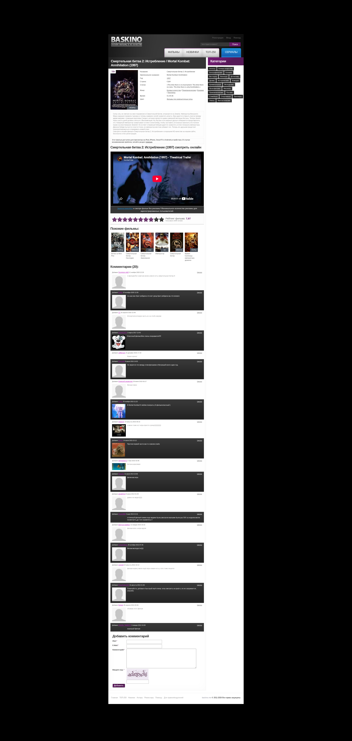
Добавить (119, 685)
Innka (120, 401)
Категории (218, 61)
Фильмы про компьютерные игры (180, 99)
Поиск (235, 44)
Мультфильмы (214, 89)
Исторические (223, 81)
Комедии (235, 81)
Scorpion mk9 (123, 272)
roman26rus (122, 545)
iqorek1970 (122, 333)
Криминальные (215, 85)
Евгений (121, 361)
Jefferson (121, 353)
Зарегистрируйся (125, 208)
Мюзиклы (227, 89)
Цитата (199, 272)
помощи (149, 142)
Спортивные (226, 97)
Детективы (235, 77)
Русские (229, 93)
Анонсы (212, 69)
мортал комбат (124, 525)
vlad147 (121, 422)
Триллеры (171, 93)
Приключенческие (189, 90)
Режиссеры (149, 698)
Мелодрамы (229, 85)
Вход (228, 38)
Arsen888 (122, 514)
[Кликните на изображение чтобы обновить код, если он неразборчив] (137, 670)
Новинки (131, 698)
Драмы (212, 81)
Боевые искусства (174, 90)
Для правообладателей (173, 698)
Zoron (120, 440)
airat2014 (122, 494)
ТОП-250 (123, 698)
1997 (169, 78)
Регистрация (217, 38)
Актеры (140, 698)
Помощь (237, 38)
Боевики (200, 90)
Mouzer (121, 474)
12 (119, 312)
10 (161, 219)
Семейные (213, 97)
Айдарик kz (122, 461)
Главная (114, 698)
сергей (121, 565)
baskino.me (206, 698)
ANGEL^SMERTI (124, 625)
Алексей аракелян (125, 381)
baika (120, 292)
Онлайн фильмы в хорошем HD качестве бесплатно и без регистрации (126, 42)
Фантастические (224, 101)
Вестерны (213, 77)
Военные (223, 77)
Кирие (120, 605)
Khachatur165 (123, 585)
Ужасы (212, 101)
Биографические (215, 73)
